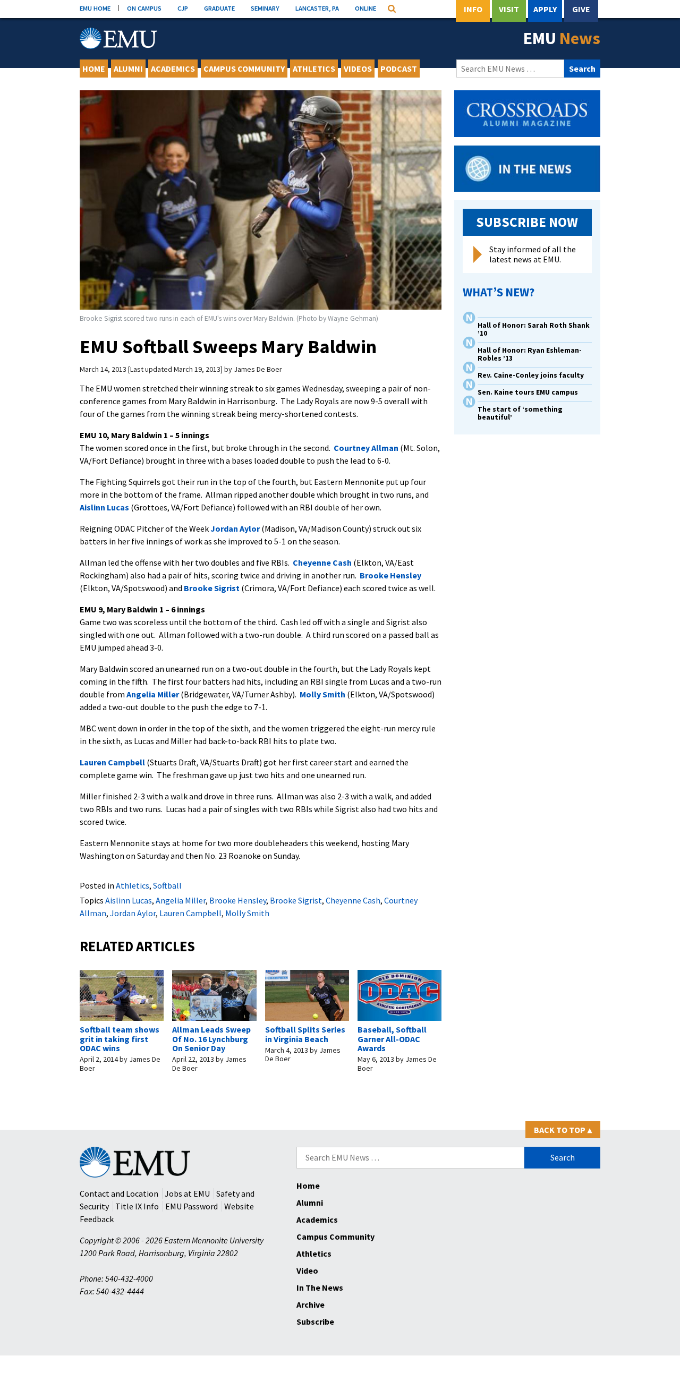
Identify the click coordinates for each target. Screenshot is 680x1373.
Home (93, 68)
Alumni (128, 68)
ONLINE (365, 8)
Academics (173, 68)
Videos (358, 68)
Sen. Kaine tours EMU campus (528, 392)
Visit (509, 9)
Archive (310, 1304)
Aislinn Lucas (104, 507)
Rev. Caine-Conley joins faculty (531, 375)
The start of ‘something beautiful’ (520, 413)
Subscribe (315, 1321)
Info (473, 9)
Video (307, 1270)
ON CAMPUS (144, 8)
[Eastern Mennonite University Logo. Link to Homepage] (118, 38)
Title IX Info (137, 1206)
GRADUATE (219, 8)
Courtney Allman (366, 447)
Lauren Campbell (112, 762)
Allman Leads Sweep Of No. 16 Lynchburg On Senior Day (211, 1038)
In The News (319, 1287)
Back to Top (563, 1129)
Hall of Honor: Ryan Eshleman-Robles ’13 (530, 354)
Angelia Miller (152, 694)
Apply (545, 9)
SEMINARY (265, 8)
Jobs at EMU (187, 1193)
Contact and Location (119, 1193)
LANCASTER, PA (317, 8)
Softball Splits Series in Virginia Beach (305, 1034)
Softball (167, 885)
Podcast (398, 68)
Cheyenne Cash (322, 562)
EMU (561, 38)
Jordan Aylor (235, 528)
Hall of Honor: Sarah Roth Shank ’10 (534, 329)
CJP (182, 8)
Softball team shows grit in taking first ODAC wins (119, 1038)
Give (581, 9)
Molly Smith (322, 694)
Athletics (314, 68)
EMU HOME (95, 8)
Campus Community (244, 68)
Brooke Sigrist (212, 588)
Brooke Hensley (390, 575)
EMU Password (191, 1206)
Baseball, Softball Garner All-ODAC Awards (392, 1038)
